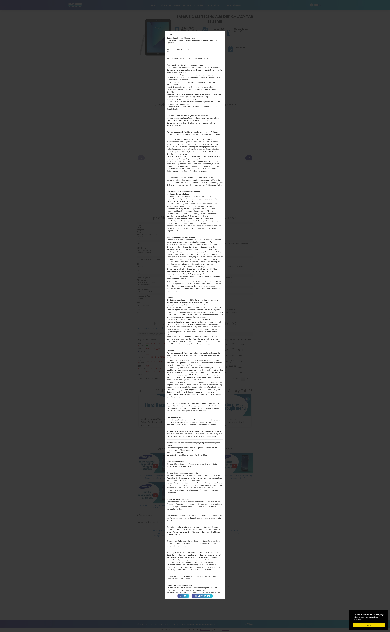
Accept (183, 596)
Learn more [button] (357, 620)
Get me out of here (202, 596)
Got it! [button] (369, 625)
